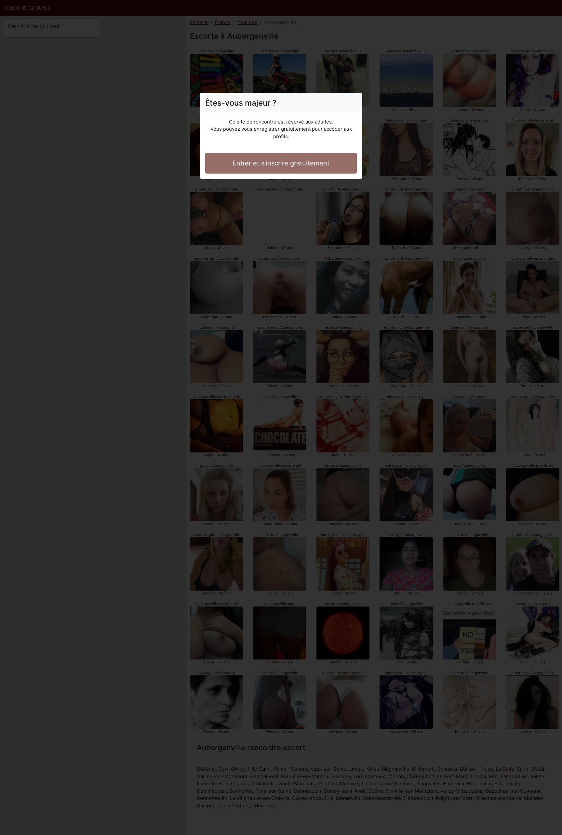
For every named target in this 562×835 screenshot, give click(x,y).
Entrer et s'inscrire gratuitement (281, 163)
